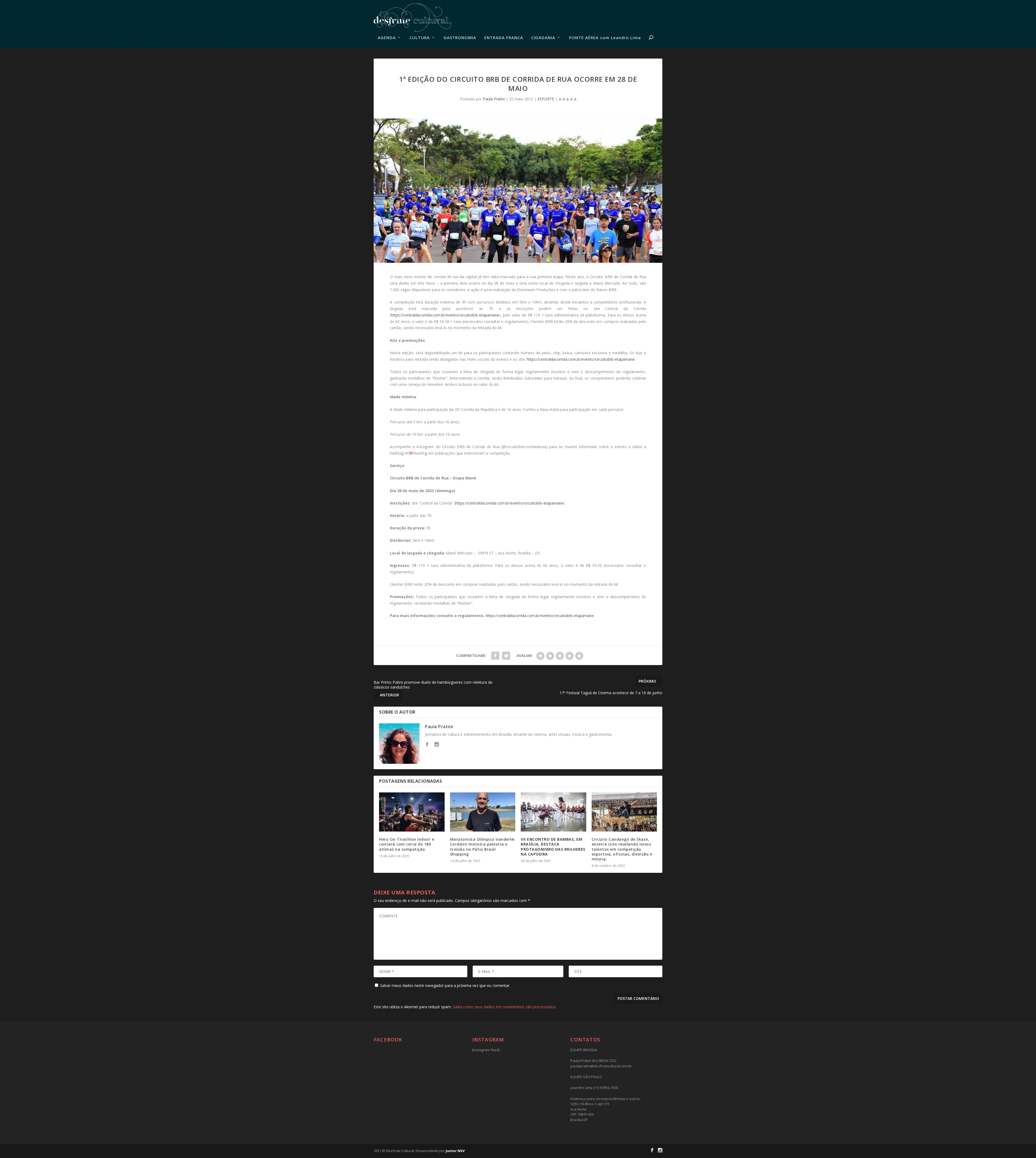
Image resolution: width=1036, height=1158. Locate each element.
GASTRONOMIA (460, 37)
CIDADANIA (543, 37)
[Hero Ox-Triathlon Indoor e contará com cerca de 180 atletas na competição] (412, 812)
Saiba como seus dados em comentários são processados (504, 1006)
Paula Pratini (494, 98)
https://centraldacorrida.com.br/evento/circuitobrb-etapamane (445, 315)
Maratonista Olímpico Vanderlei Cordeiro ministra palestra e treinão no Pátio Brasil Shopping (482, 847)
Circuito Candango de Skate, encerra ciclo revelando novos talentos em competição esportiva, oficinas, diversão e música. (622, 849)
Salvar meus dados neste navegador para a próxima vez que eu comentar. (445, 985)
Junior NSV (455, 1150)
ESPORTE (545, 98)
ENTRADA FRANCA (503, 37)
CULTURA (420, 37)
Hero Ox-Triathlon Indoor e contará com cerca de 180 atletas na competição (406, 844)
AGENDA (387, 37)
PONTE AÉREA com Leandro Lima (605, 37)
